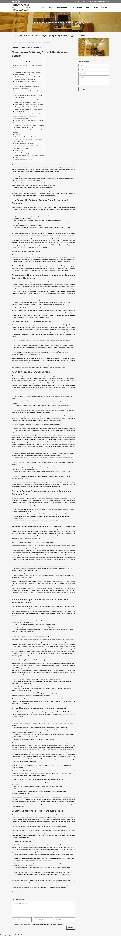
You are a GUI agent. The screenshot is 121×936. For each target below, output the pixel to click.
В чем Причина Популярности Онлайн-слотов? (29, 102)
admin (38, 42)
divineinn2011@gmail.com (101, 1)
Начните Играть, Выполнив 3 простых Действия (28, 100)
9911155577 (86, 1)
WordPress (21, 935)
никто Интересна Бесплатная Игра (25, 79)
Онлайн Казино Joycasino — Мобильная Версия (29, 77)
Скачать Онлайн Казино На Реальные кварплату (29, 109)
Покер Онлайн (19, 150)
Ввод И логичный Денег (22, 118)
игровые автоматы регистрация (61, 262)
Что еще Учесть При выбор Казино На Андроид (28, 137)
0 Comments (46, 42)
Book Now (77, 1)
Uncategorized (29, 42)
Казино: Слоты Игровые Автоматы (25, 70)
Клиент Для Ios (19, 134)
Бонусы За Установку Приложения (25, 153)
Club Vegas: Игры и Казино (23, 111)
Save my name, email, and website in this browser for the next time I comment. (38, 925)
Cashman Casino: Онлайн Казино (25, 160)
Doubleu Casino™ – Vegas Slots (24, 144)
